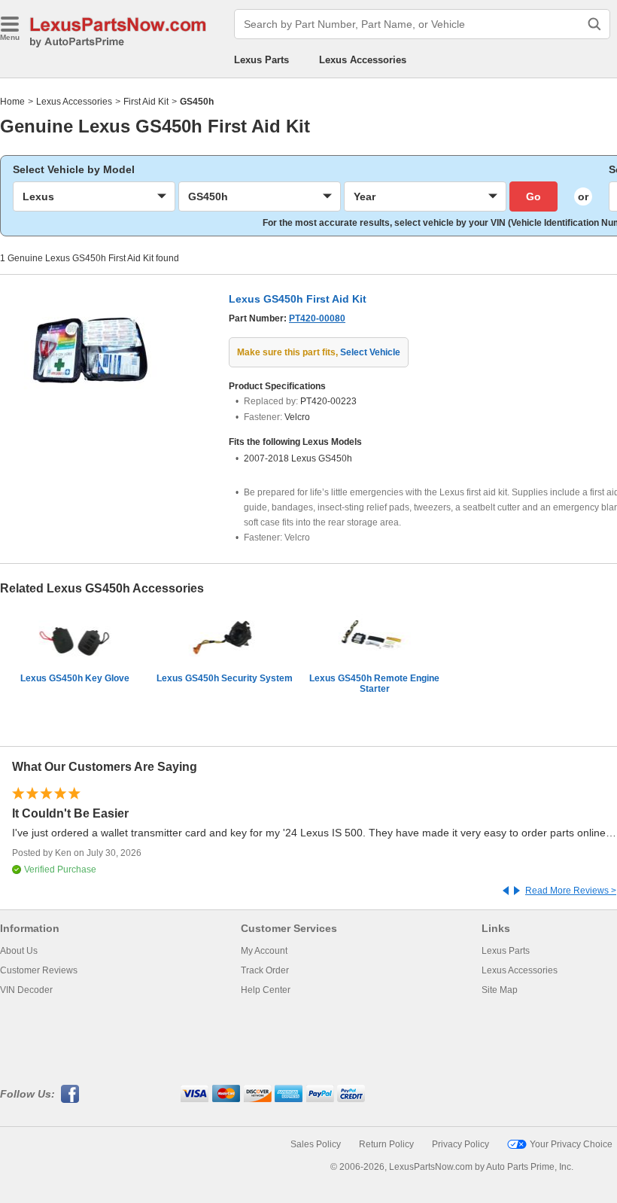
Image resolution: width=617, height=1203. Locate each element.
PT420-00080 (317, 318)
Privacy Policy (460, 1144)
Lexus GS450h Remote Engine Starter (374, 683)
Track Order (265, 970)
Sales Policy (315, 1144)
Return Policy (386, 1144)
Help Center (265, 990)
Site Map (500, 990)
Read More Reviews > (570, 890)
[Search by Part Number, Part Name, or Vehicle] (594, 24)
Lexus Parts (261, 59)
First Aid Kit (146, 101)
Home (12, 101)
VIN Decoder (26, 990)
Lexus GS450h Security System (225, 678)
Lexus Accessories (362, 59)
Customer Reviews (39, 970)
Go (533, 196)
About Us (19, 951)
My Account (264, 951)
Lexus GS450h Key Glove (74, 678)
